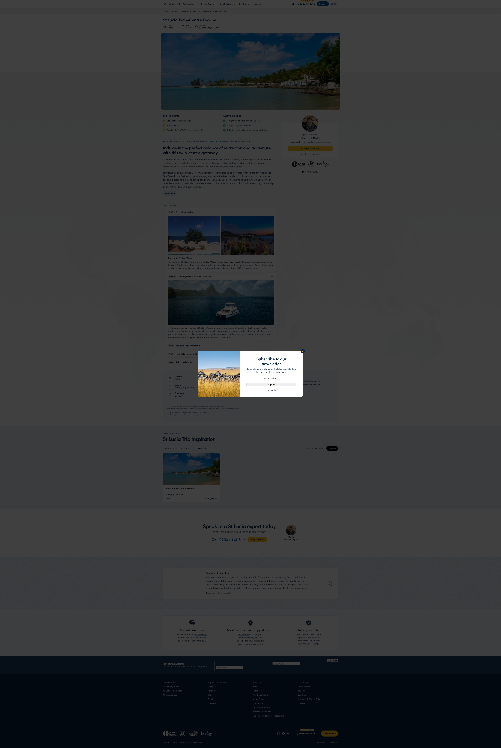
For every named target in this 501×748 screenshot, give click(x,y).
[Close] (303, 351)
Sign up (271, 384)
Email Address (271, 378)
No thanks (271, 390)
